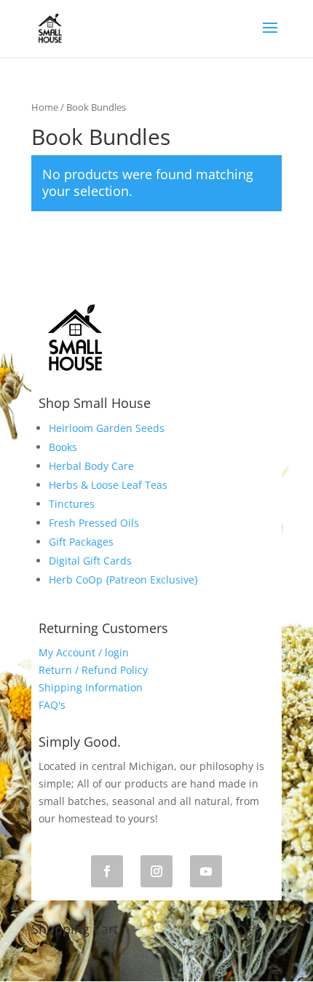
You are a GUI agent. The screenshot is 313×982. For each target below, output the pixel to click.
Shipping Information (91, 687)
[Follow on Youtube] (206, 871)
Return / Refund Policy (93, 670)
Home (44, 107)
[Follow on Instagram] (156, 871)
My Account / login (84, 652)
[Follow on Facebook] (107, 871)
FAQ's (52, 705)
